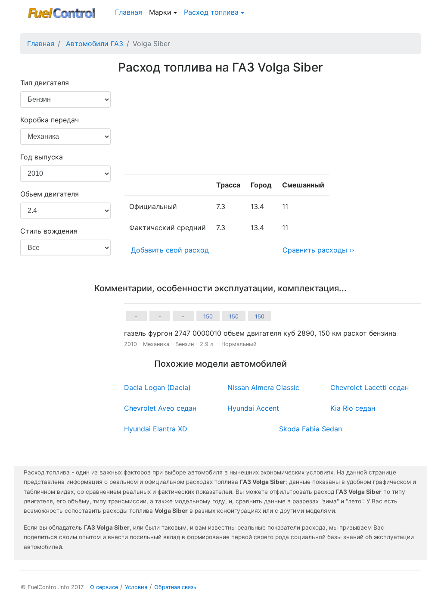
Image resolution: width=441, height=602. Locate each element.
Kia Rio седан (352, 408)
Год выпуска (41, 157)
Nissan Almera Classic (263, 387)
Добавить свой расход (170, 250)
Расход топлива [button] (211, 12)
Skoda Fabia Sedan (310, 428)
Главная (128, 12)
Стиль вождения (49, 231)
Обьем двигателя (49, 194)
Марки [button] (160, 12)
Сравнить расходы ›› (318, 250)
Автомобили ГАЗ (94, 43)
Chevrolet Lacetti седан (369, 387)
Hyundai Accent (253, 408)
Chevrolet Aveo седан (160, 408)
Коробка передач (49, 119)
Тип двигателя (44, 82)
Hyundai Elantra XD (155, 428)
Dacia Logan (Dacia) (157, 387)
